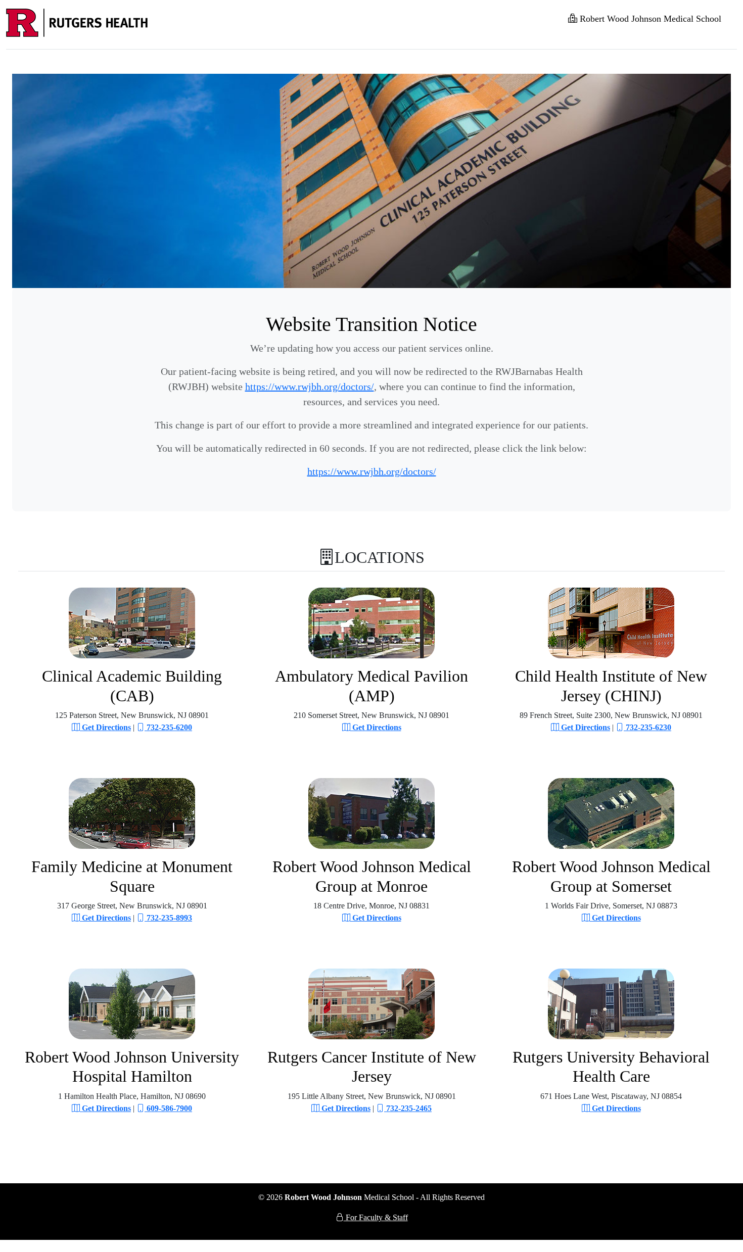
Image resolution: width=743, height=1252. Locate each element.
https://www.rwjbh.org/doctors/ (309, 386)
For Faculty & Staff (376, 1217)
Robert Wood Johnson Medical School (649, 19)
